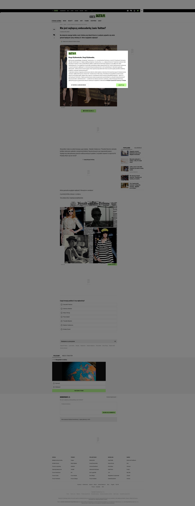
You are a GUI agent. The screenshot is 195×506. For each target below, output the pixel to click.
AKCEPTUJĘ (121, 85)
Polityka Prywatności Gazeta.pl (113, 80)
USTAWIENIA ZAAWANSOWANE (78, 85)
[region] (97, 69)
